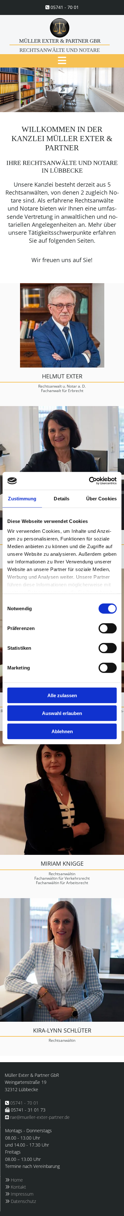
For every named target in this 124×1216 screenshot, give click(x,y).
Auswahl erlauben (62, 713)
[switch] (108, 628)
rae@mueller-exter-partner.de (40, 1117)
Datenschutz (20, 1201)
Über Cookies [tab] (101, 498)
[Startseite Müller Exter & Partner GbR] (59, 28)
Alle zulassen (62, 695)
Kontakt (15, 1187)
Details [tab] (61, 498)
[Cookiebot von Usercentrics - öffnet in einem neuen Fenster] (89, 481)
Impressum (19, 1194)
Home (14, 1180)
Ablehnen (62, 731)
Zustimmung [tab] (22, 498)
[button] (62, 61)
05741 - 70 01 (65, 7)
